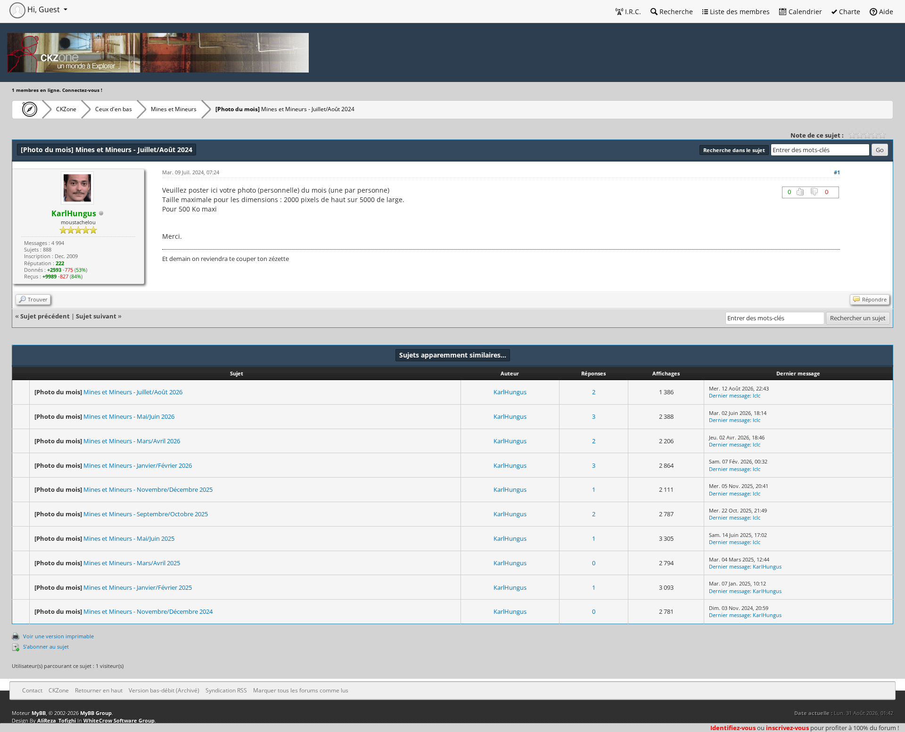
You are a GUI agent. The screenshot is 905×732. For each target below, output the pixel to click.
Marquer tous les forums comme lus (300, 690)
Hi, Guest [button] (43, 9)
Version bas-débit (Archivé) (164, 690)
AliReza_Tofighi (56, 720)
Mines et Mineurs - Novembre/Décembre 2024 (148, 611)
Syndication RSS (226, 690)
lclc (756, 395)
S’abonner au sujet (46, 646)
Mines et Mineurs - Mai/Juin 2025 (128, 538)
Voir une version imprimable (58, 636)
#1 (837, 172)
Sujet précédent (45, 316)
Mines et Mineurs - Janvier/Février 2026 (137, 465)
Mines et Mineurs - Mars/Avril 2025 (131, 563)
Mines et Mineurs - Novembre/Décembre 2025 (148, 489)
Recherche (675, 11)
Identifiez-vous (733, 728)
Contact (32, 690)
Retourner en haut (99, 690)
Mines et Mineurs (174, 109)
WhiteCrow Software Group (119, 720)
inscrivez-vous (787, 728)
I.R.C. (632, 11)
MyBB (39, 712)
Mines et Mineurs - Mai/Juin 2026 (128, 416)
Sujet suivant (96, 316)
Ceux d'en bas (113, 109)
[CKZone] (27, 109)
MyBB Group (96, 712)
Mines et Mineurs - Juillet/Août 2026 (132, 392)
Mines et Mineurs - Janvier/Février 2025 (137, 587)
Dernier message (729, 395)
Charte (848, 11)
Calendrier (804, 11)
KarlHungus (510, 392)
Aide (885, 11)
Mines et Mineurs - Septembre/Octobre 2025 (145, 514)
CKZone (66, 109)
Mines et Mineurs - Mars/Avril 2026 (131, 441)
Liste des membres (739, 11)
